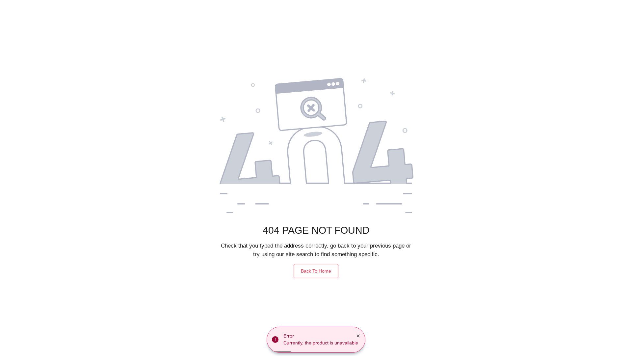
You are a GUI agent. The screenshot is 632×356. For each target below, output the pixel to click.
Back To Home (316, 271)
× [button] (358, 336)
